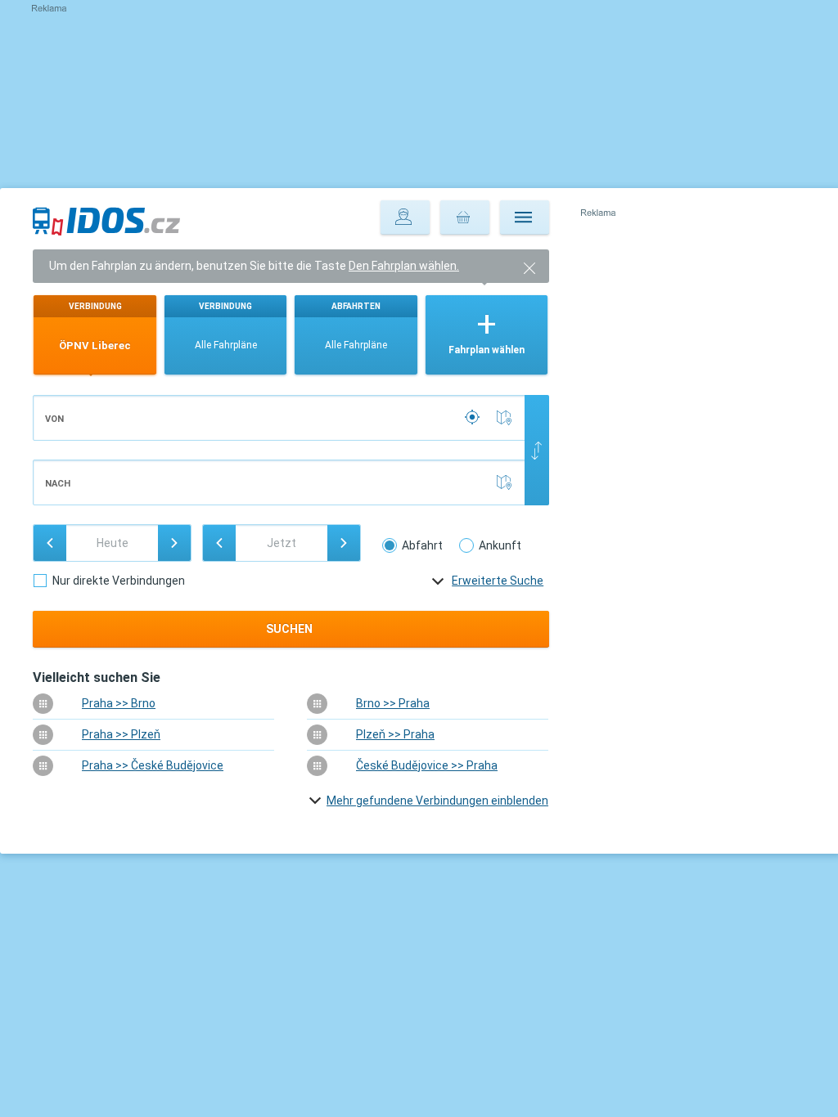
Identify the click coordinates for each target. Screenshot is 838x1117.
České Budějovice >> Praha (427, 765)
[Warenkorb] (464, 217)
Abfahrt (422, 545)
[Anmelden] (405, 217)
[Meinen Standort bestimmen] (473, 418)
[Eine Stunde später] (343, 543)
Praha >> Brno (118, 703)
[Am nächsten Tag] (174, 543)
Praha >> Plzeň (121, 734)
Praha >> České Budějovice (152, 765)
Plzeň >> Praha (395, 734)
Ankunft (500, 545)
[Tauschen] (537, 450)
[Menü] (524, 217)
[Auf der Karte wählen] (507, 418)
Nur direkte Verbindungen (118, 580)
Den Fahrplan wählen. (404, 265)
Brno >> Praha (393, 703)
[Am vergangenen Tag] (50, 543)
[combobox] (279, 418)
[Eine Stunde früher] (219, 543)
